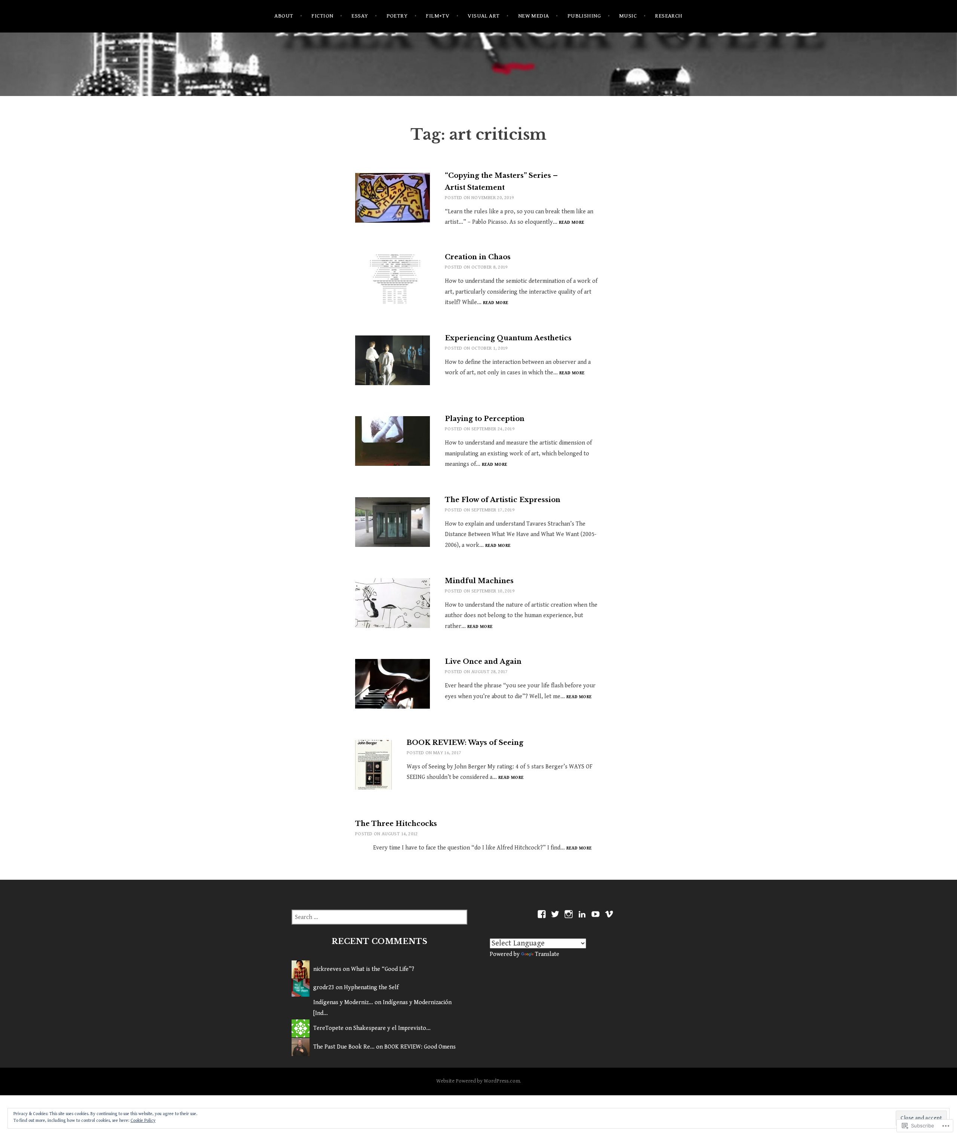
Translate (547, 954)
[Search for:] (379, 917)
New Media (533, 16)
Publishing (584, 16)
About (283, 16)
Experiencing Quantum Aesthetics (508, 338)
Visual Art (484, 16)
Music (628, 16)
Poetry (397, 16)
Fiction (322, 16)
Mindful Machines (479, 581)
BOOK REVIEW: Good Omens (420, 1046)
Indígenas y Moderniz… (343, 1002)
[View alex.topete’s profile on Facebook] (541, 914)
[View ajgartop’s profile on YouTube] (595, 914)
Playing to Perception (484, 419)
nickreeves (327, 969)
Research (669, 16)
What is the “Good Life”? (382, 969)
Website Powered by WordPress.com (478, 1081)
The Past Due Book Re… (344, 1046)
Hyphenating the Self (371, 987)
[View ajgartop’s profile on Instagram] (568, 914)
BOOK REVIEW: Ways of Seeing (465, 743)
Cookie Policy (143, 1120)
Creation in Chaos (478, 257)
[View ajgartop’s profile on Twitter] (555, 914)
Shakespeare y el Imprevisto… (392, 1028)
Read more (571, 223)
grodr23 (323, 987)
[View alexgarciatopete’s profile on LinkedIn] (582, 914)
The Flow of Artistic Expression (502, 500)
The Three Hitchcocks (396, 824)
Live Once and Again (483, 661)
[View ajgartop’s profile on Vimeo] (608, 914)
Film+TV (437, 16)
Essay (359, 16)
